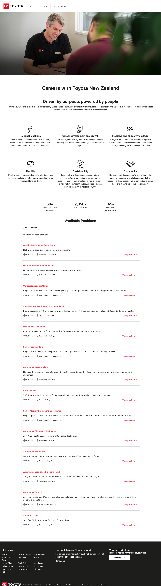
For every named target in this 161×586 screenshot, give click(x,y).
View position (128, 254)
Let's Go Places (25, 554)
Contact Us (60, 561)
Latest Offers (7, 563)
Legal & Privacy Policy (53, 585)
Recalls (37, 557)
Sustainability (23, 569)
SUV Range (23, 566)
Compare (22, 557)
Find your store (119, 557)
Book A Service (24, 563)
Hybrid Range (8, 566)
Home (4, 554)
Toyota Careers (101, 585)
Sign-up (37, 569)
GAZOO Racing (71, 585)
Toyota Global (86, 585)
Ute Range (38, 566)
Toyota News (39, 554)
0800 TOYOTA (68, 557)
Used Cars (38, 563)
